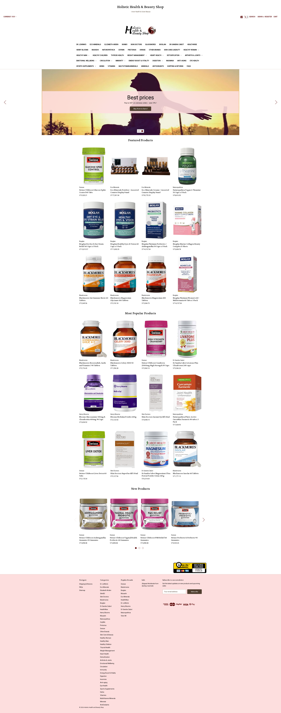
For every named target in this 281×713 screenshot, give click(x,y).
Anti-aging (181, 61)
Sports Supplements (85, 66)
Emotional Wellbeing (85, 61)
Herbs (101, 66)
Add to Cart (94, 168)
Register (268, 17)
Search (252, 17)
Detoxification (173, 55)
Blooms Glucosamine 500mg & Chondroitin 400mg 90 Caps (92, 418)
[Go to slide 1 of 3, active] (136, 548)
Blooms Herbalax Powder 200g (123, 417)
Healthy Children (100, 55)
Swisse (142, 50)
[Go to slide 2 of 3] (139, 548)
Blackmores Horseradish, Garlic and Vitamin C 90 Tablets (92, 364)
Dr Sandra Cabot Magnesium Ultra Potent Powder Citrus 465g (156, 474)
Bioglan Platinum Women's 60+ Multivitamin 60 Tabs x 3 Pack (186, 299)
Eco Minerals (95, 44)
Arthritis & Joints (192, 55)
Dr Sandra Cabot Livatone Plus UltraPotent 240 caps (185, 364)
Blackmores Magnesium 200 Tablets (154, 299)
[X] (245, 17)
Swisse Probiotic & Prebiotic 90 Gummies (184, 539)
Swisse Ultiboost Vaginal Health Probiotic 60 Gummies (123, 539)
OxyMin (121, 50)
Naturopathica (108, 50)
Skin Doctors (136, 44)
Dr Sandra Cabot (176, 44)
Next (276, 102)
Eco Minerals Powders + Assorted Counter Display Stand (124, 191)
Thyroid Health (117, 55)
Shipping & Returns (175, 66)
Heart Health (155, 55)
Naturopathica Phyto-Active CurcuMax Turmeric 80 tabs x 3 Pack (186, 419)
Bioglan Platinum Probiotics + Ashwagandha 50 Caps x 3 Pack (154, 245)
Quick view (93, 164)
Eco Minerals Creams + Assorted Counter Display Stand (155, 191)
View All (123, 616)
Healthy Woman (190, 50)
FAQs (189, 66)
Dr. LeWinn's (81, 44)
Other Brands (155, 50)
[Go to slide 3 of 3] (143, 548)
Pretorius (132, 50)
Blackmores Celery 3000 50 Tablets (121, 364)
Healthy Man (81, 55)
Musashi (95, 50)
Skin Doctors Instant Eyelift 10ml (156, 417)
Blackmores (150, 44)
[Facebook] (241, 17)
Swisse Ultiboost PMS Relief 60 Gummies (153, 539)
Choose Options (125, 168)
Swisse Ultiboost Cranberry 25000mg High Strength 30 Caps (155, 364)
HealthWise (192, 44)
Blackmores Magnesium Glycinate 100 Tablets (120, 299)
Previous (5, 102)
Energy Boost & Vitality (139, 61)
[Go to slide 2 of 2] (142, 131)
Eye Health (194, 61)
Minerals (145, 66)
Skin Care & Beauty (172, 50)
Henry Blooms (82, 50)
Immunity (119, 61)
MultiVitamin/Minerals (128, 66)
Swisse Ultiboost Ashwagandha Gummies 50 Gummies (92, 539)
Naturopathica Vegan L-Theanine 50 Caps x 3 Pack (187, 191)
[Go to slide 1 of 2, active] (139, 131)
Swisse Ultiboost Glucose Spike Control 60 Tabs (92, 191)
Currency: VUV (9, 17)
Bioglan (162, 44)
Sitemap (82, 590)
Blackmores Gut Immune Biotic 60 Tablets (93, 299)
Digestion (157, 61)
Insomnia (170, 61)
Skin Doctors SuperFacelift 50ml (124, 473)
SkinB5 (124, 44)
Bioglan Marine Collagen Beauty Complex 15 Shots (186, 245)
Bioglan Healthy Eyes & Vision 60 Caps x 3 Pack (124, 245)
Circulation (105, 61)
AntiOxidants (158, 66)
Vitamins (111, 66)
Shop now (140, 109)
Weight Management (136, 55)
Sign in (260, 17)
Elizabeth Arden (111, 44)
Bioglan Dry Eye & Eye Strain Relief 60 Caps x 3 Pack (91, 245)
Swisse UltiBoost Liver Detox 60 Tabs (92, 474)
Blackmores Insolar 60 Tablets (186, 473)
